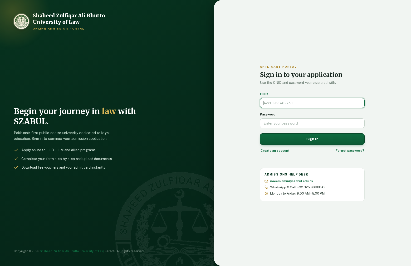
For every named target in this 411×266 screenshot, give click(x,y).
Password (267, 114)
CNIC (264, 94)
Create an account (274, 150)
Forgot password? (350, 150)
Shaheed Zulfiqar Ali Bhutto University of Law (71, 251)
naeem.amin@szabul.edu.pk (291, 181)
